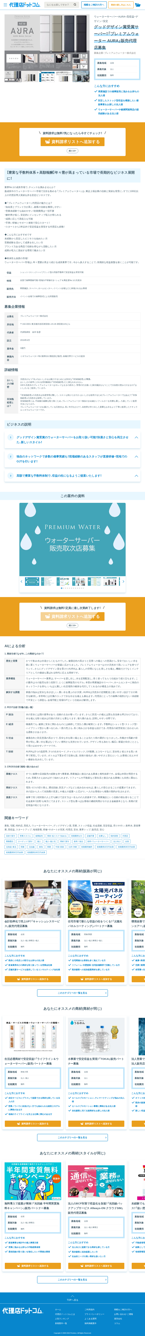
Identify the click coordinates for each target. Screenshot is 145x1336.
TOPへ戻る (72, 1300)
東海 (41, 847)
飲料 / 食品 (78, 841)
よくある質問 (90, 1319)
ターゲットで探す (25, 841)
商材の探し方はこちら (121, 5)
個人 (39, 841)
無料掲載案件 (90, 1323)
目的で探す (10, 836)
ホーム (58, 1309)
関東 (22, 847)
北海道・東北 (11, 847)
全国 (127, 841)
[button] (32, 581)
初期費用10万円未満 (105, 847)
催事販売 (39, 836)
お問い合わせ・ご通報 (123, 1314)
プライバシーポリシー (94, 1314)
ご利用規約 (89, 1309)
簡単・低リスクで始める (57, 836)
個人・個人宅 (50, 841)
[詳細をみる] (33, 899)
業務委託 (9, 841)
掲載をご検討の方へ (94, 5)
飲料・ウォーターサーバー (98, 841)
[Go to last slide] (21, 581)
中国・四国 (60, 847)
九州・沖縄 (72, 847)
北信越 (32, 847)
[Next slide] (123, 581)
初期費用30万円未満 (126, 847)
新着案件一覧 (61, 1323)
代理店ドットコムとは (65, 1314)
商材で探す (64, 841)
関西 (49, 847)
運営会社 (118, 1319)
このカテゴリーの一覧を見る (72, 993)
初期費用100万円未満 (36, 852)
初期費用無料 (86, 847)
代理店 (125, 836)
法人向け (117, 841)
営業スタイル (25, 836)
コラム (117, 1323)
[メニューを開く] (5, 5)
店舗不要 (90, 836)
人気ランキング (62, 1319)
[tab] (61, 588)
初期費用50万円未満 (14, 852)
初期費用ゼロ (76, 836)
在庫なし (102, 836)
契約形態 (114, 836)
